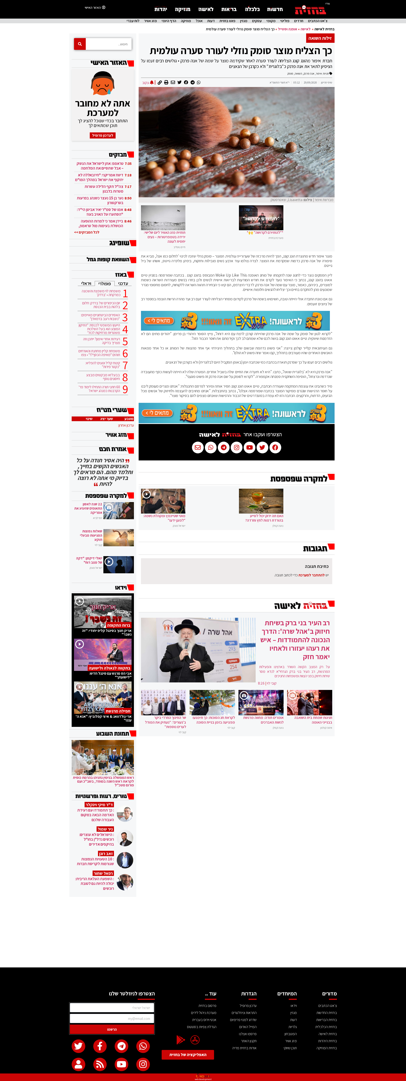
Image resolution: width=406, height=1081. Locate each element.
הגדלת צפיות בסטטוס (201, 1026)
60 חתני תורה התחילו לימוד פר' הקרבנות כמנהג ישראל (99, 389)
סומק (290, 73)
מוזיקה (186, 21)
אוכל (199, 21)
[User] (78, 1064)
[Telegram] (121, 1046)
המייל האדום (248, 1026)
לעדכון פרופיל (102, 135)
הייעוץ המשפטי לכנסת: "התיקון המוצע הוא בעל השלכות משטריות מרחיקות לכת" (99, 329)
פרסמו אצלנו (248, 1033)
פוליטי (284, 21)
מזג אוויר (150, 21)
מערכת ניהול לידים (203, 1012)
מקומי (271, 21)
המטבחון (291, 1033)
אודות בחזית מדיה (244, 1047)
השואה (298, 73)
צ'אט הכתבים (318, 21)
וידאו (294, 1005)
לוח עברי (133, 21)
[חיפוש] (80, 44)
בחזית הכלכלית (326, 1026)
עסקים (257, 21)
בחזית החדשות (326, 1012)
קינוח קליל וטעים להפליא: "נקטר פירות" (102, 365)
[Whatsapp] (143, 1046)
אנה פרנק (309, 73)
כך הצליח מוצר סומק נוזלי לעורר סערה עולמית (241, 50)
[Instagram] (143, 1064)
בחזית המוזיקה (326, 1047)
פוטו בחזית (227, 21)
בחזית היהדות (327, 1040)
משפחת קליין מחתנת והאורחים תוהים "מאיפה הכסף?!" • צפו (99, 353)
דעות (211, 21)
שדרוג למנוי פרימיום (243, 1019)
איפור (319, 73)
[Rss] (100, 1064)
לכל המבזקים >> (86, 232)
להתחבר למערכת (311, 575)
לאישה (306, 29)
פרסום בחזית (207, 1005)
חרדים (298, 21)
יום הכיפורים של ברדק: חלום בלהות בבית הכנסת (101, 305)
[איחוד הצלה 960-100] (235, 329)
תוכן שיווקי (290, 1047)
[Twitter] (78, 1046)
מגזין (243, 21)
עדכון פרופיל (248, 1005)
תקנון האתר (249, 1040)
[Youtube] (121, 1064)
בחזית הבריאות (326, 1019)
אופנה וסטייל (287, 29)
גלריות (293, 1026)
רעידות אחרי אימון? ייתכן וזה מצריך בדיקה (101, 341)
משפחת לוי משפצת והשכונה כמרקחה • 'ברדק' (101, 293)
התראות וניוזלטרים (244, 1012)
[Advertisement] (203, 932)
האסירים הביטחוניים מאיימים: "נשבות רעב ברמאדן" (100, 317)
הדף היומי (169, 21)
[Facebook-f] (100, 1046)
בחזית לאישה (324, 29)
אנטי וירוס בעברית (204, 1019)
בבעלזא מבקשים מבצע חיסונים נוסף (103, 377)
